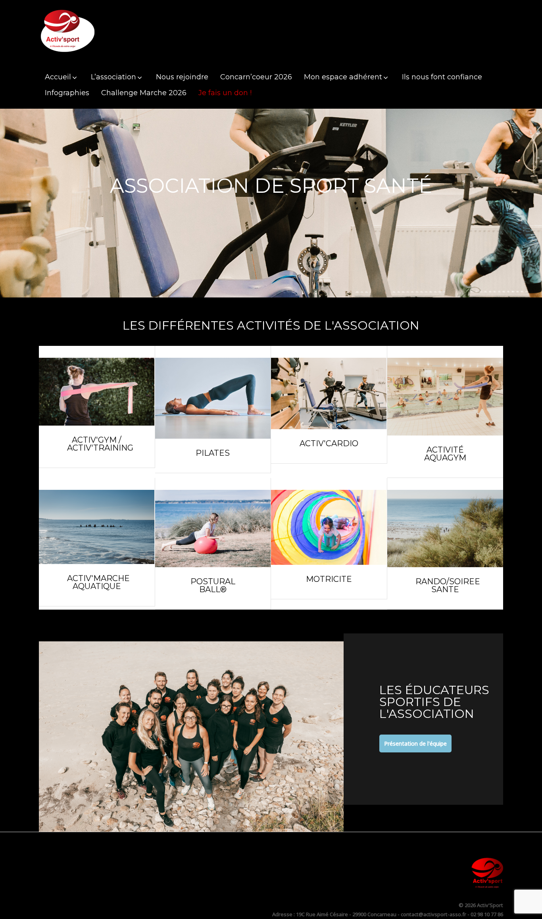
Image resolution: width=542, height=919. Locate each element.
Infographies (67, 92)
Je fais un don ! (225, 92)
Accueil (58, 77)
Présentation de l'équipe (415, 743)
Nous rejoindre (182, 77)
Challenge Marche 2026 (143, 92)
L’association (113, 77)
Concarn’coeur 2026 (256, 77)
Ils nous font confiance (442, 77)
